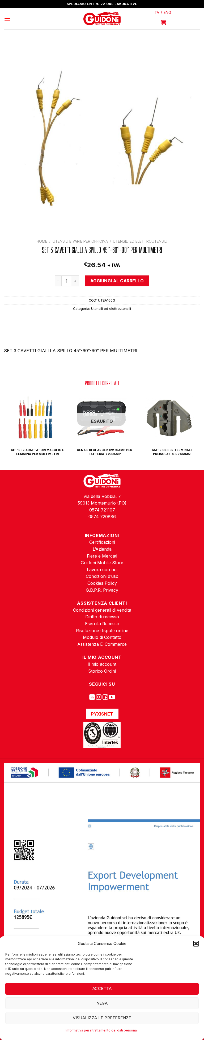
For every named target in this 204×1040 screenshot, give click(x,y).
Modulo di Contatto (102, 637)
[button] (196, 943)
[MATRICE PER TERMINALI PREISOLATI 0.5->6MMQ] (169, 417)
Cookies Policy (102, 583)
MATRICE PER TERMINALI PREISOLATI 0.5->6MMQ (172, 452)
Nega (102, 1003)
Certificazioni (102, 542)
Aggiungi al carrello (117, 280)
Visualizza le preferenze (102, 1017)
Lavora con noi (102, 569)
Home (42, 241)
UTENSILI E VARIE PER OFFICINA (80, 241)
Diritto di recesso (102, 616)
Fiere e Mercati (102, 556)
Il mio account (102, 664)
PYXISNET (102, 714)
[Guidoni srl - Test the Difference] (102, 19)
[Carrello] (163, 22)
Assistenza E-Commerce (102, 644)
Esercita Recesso (102, 623)
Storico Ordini (102, 671)
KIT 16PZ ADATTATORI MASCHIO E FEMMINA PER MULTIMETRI (37, 452)
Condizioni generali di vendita (102, 610)
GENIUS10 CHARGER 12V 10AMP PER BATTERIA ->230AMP (104, 452)
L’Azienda (102, 549)
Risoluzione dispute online (102, 630)
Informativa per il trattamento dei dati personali (102, 1030)
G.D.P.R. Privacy (102, 590)
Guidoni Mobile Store (102, 562)
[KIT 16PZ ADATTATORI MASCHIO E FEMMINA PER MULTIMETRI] (35, 417)
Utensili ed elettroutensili (140, 241)
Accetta (102, 988)
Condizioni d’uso (102, 576)
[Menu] (7, 18)
